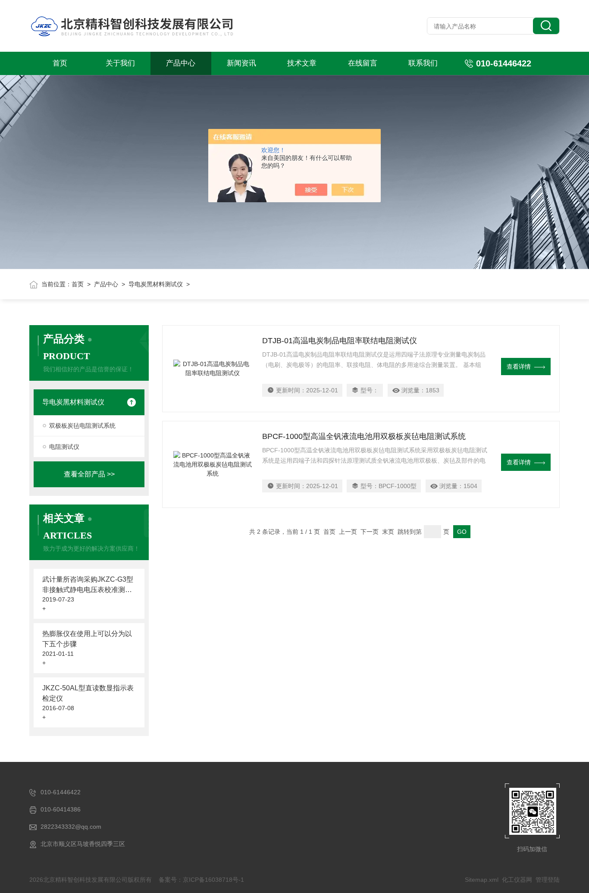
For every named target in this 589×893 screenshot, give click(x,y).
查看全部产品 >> (89, 474)
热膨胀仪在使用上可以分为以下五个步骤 (87, 639)
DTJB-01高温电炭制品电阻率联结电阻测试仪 (339, 340)
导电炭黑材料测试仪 (155, 284)
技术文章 (301, 63)
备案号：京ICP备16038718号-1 (201, 879)
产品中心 (180, 63)
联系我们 (423, 63)
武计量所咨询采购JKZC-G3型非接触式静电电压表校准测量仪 (87, 585)
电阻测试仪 (64, 446)
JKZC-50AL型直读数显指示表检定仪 (88, 693)
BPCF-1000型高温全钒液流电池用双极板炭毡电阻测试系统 (364, 436)
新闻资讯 (241, 63)
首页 (60, 63)
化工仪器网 (517, 879)
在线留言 (362, 63)
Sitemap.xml (481, 879)
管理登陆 (548, 879)
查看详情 (519, 366)
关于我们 (120, 63)
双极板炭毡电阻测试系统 (82, 425)
